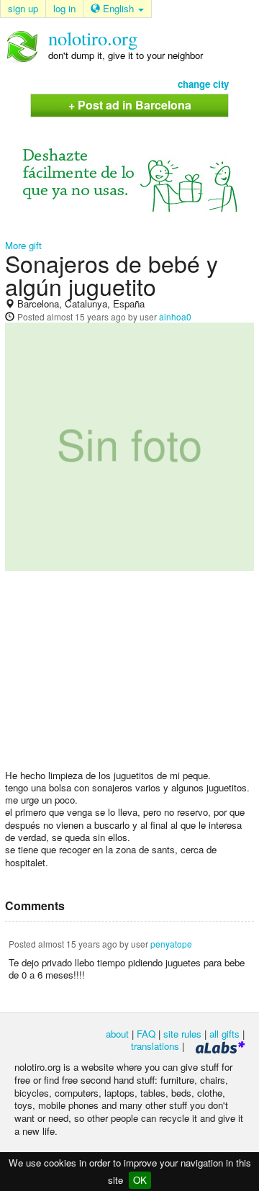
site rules (182, 1034)
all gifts (224, 1034)
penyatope (171, 944)
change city (203, 84)
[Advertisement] (129, 675)
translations (155, 1046)
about (117, 1034)
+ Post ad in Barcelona (129, 104)
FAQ (146, 1034)
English (118, 8)
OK (140, 1180)
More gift (23, 245)
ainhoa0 (175, 316)
